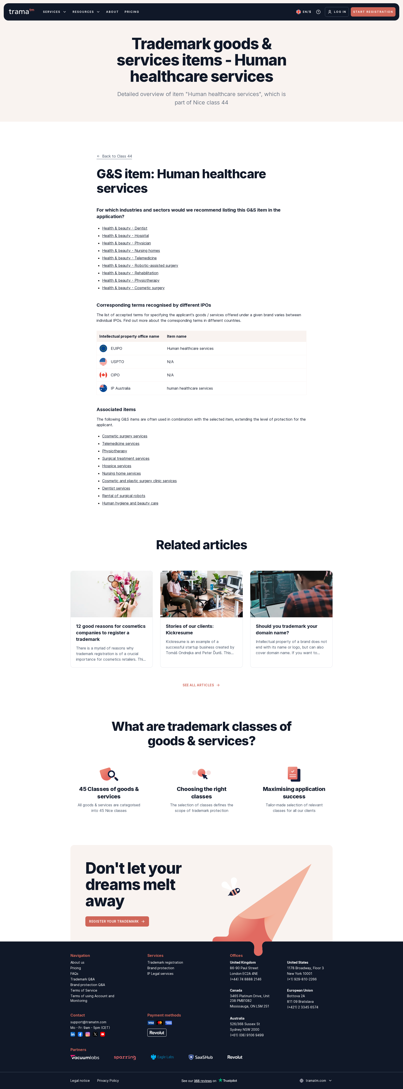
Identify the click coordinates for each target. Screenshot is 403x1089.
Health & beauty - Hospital (125, 235)
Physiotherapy (114, 451)
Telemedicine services (120, 443)
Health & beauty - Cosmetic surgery (133, 287)
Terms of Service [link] (83, 990)
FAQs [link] (74, 974)
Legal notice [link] (80, 1080)
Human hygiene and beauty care (130, 503)
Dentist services (116, 488)
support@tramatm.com (88, 1022)
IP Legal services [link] (160, 974)
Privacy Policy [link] (108, 1080)
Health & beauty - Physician (126, 243)
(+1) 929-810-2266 (302, 979)
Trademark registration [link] (165, 962)
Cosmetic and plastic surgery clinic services (139, 480)
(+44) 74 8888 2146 (245, 979)
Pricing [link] (75, 968)
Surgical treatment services (125, 458)
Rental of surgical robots (123, 495)
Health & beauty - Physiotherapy (131, 280)
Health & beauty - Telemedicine (129, 258)
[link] (111, 619)
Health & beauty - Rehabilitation (130, 273)
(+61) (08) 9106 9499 (247, 1035)
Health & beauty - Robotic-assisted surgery (140, 265)
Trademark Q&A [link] (82, 979)
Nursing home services (121, 473)
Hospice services (116, 466)
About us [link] (77, 962)
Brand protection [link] (160, 968)
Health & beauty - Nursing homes (131, 250)
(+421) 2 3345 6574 (302, 1007)
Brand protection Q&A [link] (87, 985)
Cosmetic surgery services (124, 436)
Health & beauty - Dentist (124, 228)
